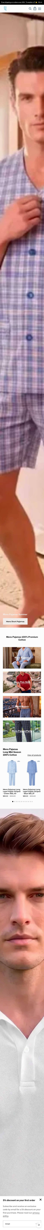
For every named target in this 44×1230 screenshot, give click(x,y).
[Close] (40, 1200)
